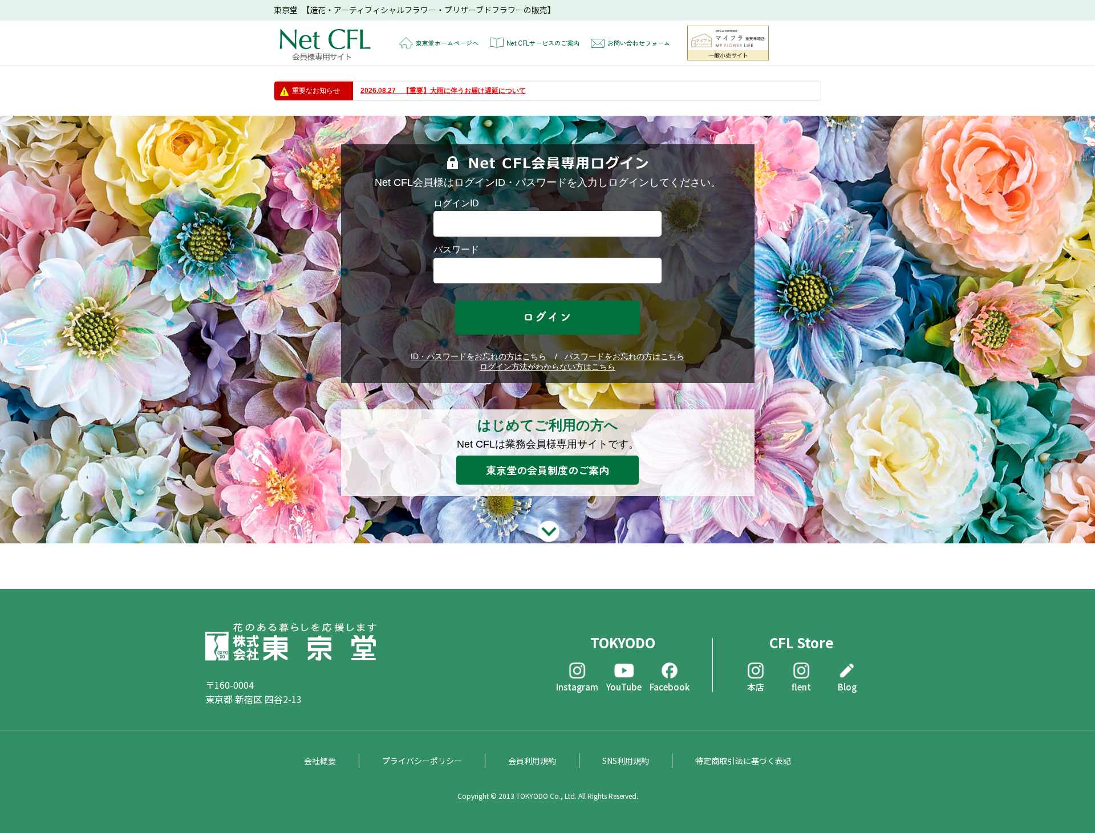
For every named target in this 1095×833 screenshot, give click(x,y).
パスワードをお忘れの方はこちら (624, 356)
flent (801, 686)
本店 (755, 686)
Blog (847, 686)
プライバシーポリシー (422, 760)
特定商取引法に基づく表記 (743, 760)
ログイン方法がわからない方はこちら (547, 366)
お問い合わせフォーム (638, 42)
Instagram (577, 686)
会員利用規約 (532, 760)
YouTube (624, 686)
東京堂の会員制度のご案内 (547, 469)
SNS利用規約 (625, 760)
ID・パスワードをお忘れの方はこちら (478, 356)
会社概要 (320, 760)
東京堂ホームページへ (447, 42)
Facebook (670, 686)
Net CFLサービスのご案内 (542, 42)
